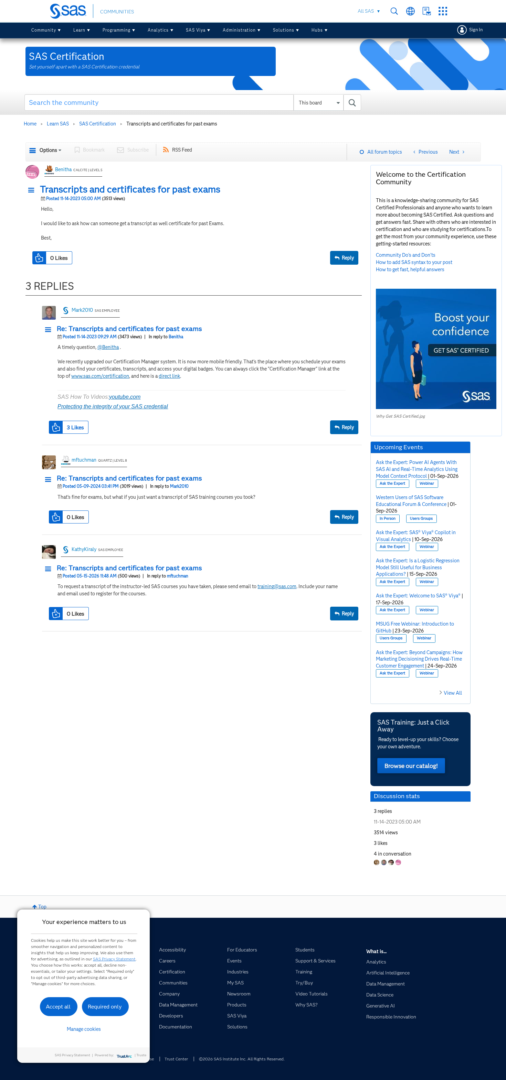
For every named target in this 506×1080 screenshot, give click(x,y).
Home (30, 124)
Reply (348, 258)
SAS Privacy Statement (114, 958)
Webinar (427, 483)
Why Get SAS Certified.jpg (400, 416)
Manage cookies (84, 1029)
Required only (105, 1006)
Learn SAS (58, 124)
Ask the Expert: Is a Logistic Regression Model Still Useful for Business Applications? (418, 567)
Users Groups (421, 518)
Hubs (317, 30)
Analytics (158, 30)
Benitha (63, 169)
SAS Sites (443, 11)
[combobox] (192, 102)
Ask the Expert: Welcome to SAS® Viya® (418, 596)
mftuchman (84, 460)
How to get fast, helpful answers (410, 269)
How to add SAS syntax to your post (414, 262)
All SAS (366, 11)
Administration (239, 30)
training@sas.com (276, 586)
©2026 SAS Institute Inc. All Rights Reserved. (242, 1058)
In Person (388, 518)
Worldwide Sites (410, 11)
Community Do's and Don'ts (405, 255)
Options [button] (48, 150)
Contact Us (426, 11)
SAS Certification (97, 124)
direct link (169, 376)
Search (394, 11)
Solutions (283, 30)
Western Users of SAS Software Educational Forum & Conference (411, 500)
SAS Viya (195, 30)
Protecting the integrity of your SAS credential (112, 406)
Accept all (58, 1006)
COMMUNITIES (117, 12)
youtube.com (124, 397)
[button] (33, 190)
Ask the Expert (392, 483)
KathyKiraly (84, 549)
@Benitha (108, 347)
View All (453, 693)
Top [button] (42, 907)
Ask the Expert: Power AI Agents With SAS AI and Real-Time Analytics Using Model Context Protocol (416, 469)
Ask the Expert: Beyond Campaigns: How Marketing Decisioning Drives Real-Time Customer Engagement (419, 659)
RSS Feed (182, 150)
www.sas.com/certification (100, 376)
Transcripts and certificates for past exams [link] (171, 124)
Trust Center (176, 1058)
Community (43, 30)
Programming (116, 30)
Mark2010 (82, 310)
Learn (79, 30)
